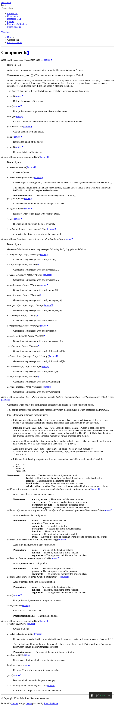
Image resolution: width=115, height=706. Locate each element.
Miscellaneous (14, 27)
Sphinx (14, 703)
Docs (9, 37)
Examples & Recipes (17, 24)
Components (13, 16)
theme (29, 703)
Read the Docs (51, 703)
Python (10, 21)
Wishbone (6, 2)
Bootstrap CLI (14, 19)
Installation (12, 13)
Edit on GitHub (14, 42)
